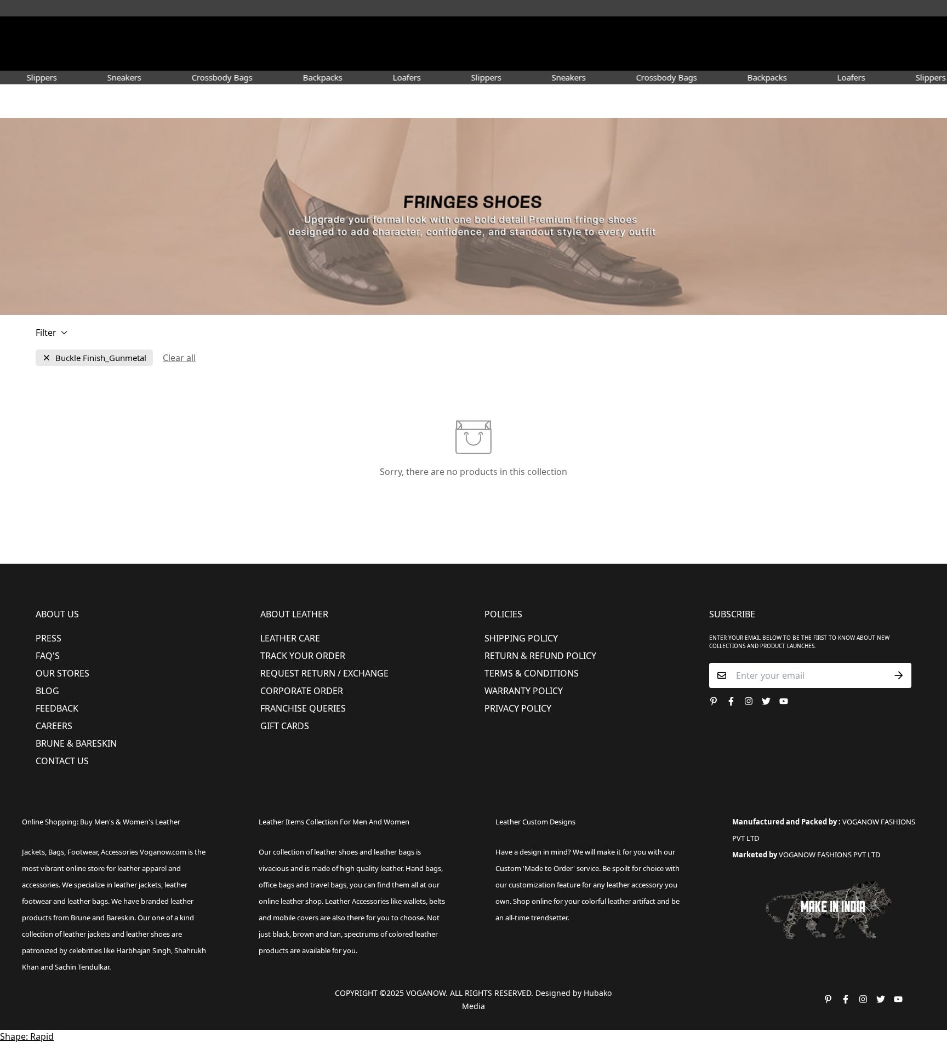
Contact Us (62, 761)
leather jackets (86, 934)
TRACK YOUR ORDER (302, 656)
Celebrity (522, 57)
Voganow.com (163, 852)
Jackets (33, 852)
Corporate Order (301, 691)
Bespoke (611, 57)
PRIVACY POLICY (517, 708)
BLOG (47, 691)
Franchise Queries (303, 708)
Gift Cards (284, 726)
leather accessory (635, 885)
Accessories (422, 57)
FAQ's (48, 656)
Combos (568, 57)
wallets (414, 901)
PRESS (48, 638)
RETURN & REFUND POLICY (540, 656)
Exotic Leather (210, 57)
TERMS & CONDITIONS (531, 673)
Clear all (179, 358)
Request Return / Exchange (324, 673)
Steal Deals (743, 57)
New (259, 57)
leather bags (87, 901)
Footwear (308, 57)
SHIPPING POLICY (521, 638)
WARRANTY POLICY (523, 691)
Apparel (363, 57)
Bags (474, 57)
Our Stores (62, 673)
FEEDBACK (57, 708)
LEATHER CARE (290, 638)
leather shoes (336, 852)
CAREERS (54, 726)
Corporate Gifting (674, 57)
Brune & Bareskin (76, 743)
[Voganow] (474, 32)
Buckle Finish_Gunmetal (100, 358)
